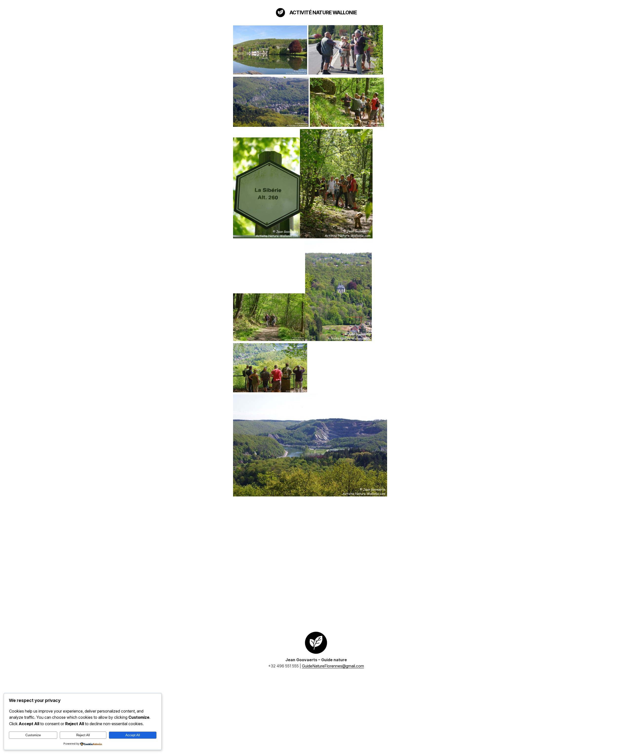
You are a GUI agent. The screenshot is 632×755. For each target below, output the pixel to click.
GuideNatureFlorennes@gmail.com (333, 665)
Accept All (132, 735)
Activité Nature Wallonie (323, 13)
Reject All (83, 735)
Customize (33, 735)
